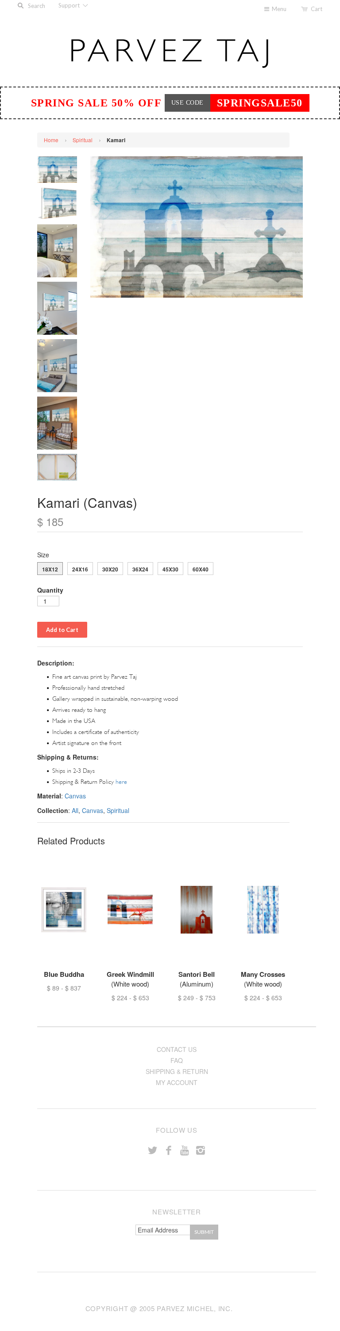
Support (69, 5)
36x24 (140, 569)
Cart (316, 8)
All (75, 810)
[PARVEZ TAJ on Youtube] (185, 1149)
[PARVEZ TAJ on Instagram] (200, 1149)
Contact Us (177, 1049)
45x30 (170, 569)
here (121, 782)
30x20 (110, 569)
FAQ (176, 1060)
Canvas (75, 795)
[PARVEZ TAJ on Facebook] (169, 1149)
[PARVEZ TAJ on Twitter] (153, 1149)
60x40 (201, 569)
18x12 (50, 569)
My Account (176, 1082)
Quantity (50, 590)
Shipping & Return (177, 1071)
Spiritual (83, 140)
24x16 (80, 569)
